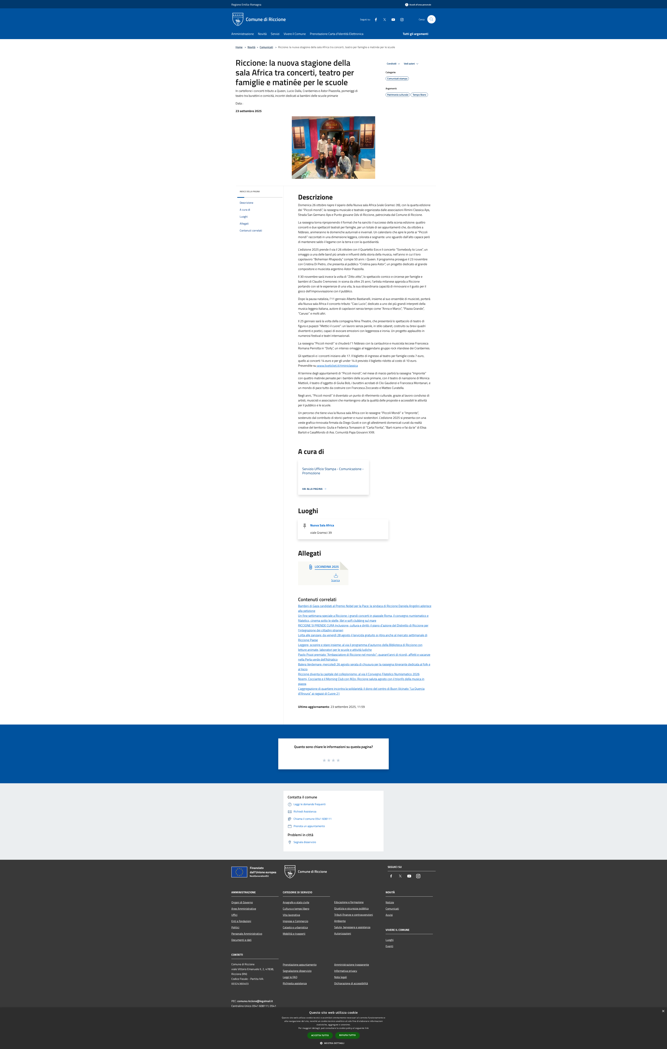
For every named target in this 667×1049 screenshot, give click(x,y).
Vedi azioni (409, 64)
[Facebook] (374, 19)
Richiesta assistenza (295, 983)
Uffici (234, 915)
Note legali (340, 977)
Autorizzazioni (342, 933)
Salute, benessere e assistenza (352, 927)
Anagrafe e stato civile (296, 902)
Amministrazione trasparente (351, 964)
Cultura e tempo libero (296, 908)
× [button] (663, 1011)
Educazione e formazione (349, 902)
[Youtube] (391, 19)
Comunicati (266, 47)
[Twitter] (383, 19)
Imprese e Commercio (295, 921)
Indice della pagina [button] (250, 191)
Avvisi (389, 915)
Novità (251, 47)
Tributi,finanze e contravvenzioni (353, 915)
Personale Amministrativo (246, 934)
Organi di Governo (242, 902)
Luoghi (390, 940)
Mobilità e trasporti (294, 934)
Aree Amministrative (243, 908)
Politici (235, 927)
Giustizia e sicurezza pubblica (351, 908)
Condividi (392, 64)
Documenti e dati (241, 940)
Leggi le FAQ (290, 977)
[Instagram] (400, 19)
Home (239, 47)
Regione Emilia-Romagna (246, 4)
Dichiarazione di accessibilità (351, 983)
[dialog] (333, 1028)
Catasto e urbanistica (295, 927)
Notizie (390, 902)
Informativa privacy (345, 971)
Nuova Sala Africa (322, 525)
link (367, 1028)
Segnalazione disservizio (297, 971)
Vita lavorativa (291, 915)
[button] (333, 1043)
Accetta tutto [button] (320, 1035)
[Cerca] (431, 19)
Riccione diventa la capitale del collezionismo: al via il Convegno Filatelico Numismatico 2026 (358, 674)
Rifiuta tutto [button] (347, 1035)
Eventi (389, 946)
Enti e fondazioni (241, 921)
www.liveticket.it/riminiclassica (337, 365)
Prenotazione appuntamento (299, 964)
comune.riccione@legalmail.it (255, 1001)
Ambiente (340, 921)
